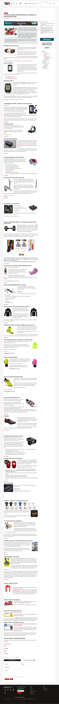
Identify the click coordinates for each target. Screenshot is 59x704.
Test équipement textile (47, 57)
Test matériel (46, 56)
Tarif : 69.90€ (6, 175)
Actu (14, 3)
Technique (26, 3)
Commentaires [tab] (12, 660)
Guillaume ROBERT (7, 18)
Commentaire (6, 670)
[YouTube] (47, 2)
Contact (31, 689)
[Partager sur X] (10, 657)
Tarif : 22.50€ (6, 554)
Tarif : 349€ (6, 414)
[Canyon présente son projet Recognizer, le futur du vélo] (37, 11)
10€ (24, 602)
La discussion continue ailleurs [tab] (29, 660)
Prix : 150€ (5, 538)
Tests (17, 3)
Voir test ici (21, 99)
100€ (30, 602)
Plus (37, 3)
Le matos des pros (45, 60)
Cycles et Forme (45, 689)
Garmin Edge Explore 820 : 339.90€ (11, 78)
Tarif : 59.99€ (6, 481)
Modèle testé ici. (6, 105)
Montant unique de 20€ (17, 612)
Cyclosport (45, 64)
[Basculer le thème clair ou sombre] (54, 3)
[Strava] (40, 4)
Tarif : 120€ (6, 153)
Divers (30, 3)
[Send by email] (16, 657)
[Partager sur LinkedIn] (12, 657)
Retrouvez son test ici (7, 134)
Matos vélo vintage (45, 68)
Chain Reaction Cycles (7, 643)
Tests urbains (46, 59)
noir (9, 99)
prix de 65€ (19, 485)
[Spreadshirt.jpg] (21, 506)
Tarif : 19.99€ (6, 579)
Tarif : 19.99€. (6, 136)
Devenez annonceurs (33, 691)
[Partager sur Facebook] (7, 657)
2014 (29, 28)
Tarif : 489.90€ (6, 122)
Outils (34, 3)
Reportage (45, 65)
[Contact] (50, 3)
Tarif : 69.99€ (6, 456)
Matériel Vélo (6, 648)
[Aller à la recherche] (52, 3)
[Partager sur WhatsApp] (14, 657)
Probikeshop (6, 653)
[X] (45, 2)
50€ (27, 602)
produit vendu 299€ (27, 53)
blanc (12, 99)
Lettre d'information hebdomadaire (20, 689)
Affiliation (31, 692)
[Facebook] (40, 2)
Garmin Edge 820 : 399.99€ (9, 76)
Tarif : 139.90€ (6, 263)
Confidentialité (32, 693)
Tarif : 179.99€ (6, 430)
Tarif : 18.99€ (6, 304)
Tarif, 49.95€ (6, 337)
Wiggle (5, 645)
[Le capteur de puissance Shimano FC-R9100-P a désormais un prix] (5, 11)
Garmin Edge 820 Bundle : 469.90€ (11, 77)
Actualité (19, 18)
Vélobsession (44, 66)
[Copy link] (18, 657)
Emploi (45, 54)
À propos (31, 688)
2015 (32, 28)
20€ (25, 602)
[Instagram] (42, 2)
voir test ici (25, 47)
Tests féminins (46, 58)
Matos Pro (21, 4)
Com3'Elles (44, 688)
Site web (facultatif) (7, 667)
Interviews (44, 67)
